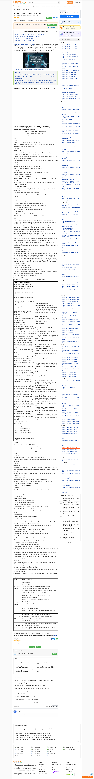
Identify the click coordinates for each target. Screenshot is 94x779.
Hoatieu (55, 635)
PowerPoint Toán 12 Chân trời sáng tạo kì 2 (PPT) (70, 89)
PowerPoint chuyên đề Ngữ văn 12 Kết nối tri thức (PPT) (71, 117)
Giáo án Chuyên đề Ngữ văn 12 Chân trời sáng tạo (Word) (70, 138)
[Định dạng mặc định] (27, 711)
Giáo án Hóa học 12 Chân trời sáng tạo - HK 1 (71, 322)
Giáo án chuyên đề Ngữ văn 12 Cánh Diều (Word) (70, 134)
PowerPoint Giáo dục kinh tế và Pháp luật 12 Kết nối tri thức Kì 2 (71, 474)
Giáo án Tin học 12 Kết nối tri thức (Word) (70, 427)
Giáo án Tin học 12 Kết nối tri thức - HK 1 (70, 429)
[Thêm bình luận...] (38, 715)
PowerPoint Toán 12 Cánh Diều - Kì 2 (69, 96)
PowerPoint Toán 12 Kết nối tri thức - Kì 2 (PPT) (70, 60)
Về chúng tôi (41, 764)
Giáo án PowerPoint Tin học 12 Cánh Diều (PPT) (70, 454)
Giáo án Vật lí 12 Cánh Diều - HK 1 (69, 374)
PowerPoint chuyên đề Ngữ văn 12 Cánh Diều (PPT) (70, 149)
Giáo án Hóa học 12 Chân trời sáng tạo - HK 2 (71, 325)
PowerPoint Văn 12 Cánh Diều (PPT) (69, 146)
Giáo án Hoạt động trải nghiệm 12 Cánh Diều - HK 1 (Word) (71, 171)
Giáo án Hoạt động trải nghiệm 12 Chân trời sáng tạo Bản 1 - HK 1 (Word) (70, 178)
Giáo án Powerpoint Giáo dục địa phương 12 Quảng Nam (71, 491)
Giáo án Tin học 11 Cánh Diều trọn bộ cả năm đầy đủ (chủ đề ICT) (30, 69)
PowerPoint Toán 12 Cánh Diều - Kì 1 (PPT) (70, 94)
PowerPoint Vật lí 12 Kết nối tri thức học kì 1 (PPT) (70, 354)
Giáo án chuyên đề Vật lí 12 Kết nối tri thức (70, 366)
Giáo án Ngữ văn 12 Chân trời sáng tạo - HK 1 (71, 124)
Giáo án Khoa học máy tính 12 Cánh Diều (24, 40)
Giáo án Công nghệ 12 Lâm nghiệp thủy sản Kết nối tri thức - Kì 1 (71, 208)
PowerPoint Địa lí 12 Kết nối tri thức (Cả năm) (71, 284)
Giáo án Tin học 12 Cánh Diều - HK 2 (69, 451)
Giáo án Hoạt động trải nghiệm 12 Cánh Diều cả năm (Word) (71, 168)
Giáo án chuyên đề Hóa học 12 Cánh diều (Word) (70, 335)
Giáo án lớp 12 (25, 9)
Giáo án (18, 9)
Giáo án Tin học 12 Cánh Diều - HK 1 (69, 449)
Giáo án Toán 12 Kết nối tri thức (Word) (70, 44)
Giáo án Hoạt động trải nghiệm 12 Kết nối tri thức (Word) (70, 158)
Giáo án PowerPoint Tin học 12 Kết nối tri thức (70, 434)
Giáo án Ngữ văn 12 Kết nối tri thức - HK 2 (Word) (70, 110)
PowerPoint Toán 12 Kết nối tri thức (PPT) (70, 54)
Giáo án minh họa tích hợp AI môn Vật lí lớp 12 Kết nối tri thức (70, 364)
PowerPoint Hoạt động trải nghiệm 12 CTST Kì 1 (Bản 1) (70, 189)
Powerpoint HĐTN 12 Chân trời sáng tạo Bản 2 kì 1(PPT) (71, 196)
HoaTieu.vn (19, 762)
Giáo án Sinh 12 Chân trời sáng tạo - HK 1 (70, 397)
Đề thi (78, 6)
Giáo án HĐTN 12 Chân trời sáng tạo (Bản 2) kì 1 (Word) (71, 185)
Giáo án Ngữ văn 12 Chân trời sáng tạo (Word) (70, 120)
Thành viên (69, 2)
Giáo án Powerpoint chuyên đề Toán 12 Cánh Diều (71, 99)
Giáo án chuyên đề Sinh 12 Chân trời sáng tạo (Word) (70, 402)
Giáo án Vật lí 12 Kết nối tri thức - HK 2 (69, 361)
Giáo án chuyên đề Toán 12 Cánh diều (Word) (69, 79)
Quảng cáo (41, 767)
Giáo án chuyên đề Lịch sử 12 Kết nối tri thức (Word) (71, 265)
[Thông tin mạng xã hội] (55, 772)
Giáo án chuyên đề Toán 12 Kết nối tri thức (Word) (70, 64)
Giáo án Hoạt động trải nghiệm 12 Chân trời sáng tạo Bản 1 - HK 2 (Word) (70, 182)
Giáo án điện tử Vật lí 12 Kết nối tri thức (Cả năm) (70, 347)
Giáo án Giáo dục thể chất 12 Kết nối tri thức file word (71, 465)
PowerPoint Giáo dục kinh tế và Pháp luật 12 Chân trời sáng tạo (71, 481)
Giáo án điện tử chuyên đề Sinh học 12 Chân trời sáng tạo (71, 416)
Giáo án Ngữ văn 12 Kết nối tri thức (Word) (70, 103)
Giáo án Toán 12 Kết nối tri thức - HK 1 (69, 46)
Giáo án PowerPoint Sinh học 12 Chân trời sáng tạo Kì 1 (70, 409)
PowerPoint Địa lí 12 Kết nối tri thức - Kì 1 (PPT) (70, 287)
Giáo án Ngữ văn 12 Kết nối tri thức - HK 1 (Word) (70, 106)
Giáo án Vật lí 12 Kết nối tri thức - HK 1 (69, 359)
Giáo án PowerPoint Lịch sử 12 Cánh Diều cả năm (71, 270)
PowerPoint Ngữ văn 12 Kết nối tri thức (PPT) (71, 140)
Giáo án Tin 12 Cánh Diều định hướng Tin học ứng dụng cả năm (29, 34)
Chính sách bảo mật (56, 766)
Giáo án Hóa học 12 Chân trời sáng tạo (70, 319)
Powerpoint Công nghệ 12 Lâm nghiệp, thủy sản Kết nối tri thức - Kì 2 (70, 229)
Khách (63, 10)
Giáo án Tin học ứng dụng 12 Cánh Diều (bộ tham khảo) (27, 36)
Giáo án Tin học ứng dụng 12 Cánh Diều (24, 38)
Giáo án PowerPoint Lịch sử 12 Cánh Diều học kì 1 (70, 274)
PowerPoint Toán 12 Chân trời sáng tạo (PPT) (70, 82)
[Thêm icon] (19, 711)
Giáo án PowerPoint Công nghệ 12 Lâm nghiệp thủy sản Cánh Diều (70, 246)
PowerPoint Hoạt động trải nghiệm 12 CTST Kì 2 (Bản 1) (70, 192)
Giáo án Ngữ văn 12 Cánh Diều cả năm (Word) (70, 131)
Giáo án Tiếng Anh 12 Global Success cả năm (70, 460)
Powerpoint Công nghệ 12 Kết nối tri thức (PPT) (70, 222)
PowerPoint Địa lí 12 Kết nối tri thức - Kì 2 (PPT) (70, 290)
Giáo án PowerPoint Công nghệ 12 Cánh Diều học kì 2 (70, 253)
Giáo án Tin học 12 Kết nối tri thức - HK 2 (70, 431)
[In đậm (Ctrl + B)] (22, 711)
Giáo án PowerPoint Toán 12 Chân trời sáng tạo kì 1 (70, 86)
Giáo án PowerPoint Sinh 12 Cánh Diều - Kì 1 (71, 421)
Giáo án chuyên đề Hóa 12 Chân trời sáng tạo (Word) (70, 313)
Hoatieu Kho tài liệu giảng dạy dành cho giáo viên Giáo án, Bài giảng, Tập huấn (19, 2)
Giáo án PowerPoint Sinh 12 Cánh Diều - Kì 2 (71, 423)
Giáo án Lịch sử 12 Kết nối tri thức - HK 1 (70, 260)
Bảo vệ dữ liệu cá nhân (57, 767)
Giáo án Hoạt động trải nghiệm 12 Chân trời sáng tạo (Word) (70, 164)
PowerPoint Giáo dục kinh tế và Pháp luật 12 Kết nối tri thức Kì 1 (71, 478)
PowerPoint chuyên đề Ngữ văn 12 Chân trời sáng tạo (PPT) (71, 152)
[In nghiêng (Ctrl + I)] (24, 711)
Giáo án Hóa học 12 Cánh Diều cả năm (70, 328)
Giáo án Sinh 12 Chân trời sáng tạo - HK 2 (70, 399)
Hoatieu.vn (14, 10)
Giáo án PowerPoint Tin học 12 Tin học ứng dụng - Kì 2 (70, 441)
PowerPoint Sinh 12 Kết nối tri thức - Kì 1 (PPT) (70, 388)
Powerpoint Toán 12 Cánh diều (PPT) (69, 92)
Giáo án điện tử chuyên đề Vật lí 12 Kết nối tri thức (71, 369)
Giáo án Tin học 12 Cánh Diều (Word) (69, 447)
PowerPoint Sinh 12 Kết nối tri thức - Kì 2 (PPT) (70, 391)
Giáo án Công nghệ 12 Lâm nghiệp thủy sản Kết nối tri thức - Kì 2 (71, 211)
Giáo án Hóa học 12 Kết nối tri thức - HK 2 (70, 301)
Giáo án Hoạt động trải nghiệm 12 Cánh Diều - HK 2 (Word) (71, 175)
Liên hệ (40, 766)
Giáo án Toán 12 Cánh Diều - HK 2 (69, 76)
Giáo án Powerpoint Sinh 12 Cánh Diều (70, 419)
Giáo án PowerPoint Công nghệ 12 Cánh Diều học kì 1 (70, 250)
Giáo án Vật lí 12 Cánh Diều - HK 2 (69, 376)
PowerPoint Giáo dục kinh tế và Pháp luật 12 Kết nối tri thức (71, 471)
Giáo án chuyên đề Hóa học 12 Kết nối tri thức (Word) (70, 316)
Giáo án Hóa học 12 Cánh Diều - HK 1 (69, 330)
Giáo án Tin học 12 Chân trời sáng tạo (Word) (69, 444)
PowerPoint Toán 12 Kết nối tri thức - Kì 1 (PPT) (70, 57)
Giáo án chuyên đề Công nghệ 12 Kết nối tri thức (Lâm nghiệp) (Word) (70, 215)
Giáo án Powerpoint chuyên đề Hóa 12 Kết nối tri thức (70, 338)
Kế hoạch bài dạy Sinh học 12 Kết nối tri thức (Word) (71, 381)
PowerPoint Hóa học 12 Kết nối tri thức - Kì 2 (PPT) (71, 309)
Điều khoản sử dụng (56, 764)
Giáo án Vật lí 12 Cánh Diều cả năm (69, 372)
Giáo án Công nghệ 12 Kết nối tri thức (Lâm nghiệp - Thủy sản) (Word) (70, 205)
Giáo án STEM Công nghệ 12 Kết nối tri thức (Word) (71, 218)
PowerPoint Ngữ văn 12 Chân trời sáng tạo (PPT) (70, 143)
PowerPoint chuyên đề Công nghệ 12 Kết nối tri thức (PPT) (71, 232)
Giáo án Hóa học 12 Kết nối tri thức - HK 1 (70, 299)
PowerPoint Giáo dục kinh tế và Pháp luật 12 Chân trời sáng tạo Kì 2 (71, 488)
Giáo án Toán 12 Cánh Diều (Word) (69, 72)
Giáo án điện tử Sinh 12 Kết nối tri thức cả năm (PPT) (70, 384)
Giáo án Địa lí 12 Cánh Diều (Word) (69, 293)
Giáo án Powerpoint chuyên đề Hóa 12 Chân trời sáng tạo (71, 342)
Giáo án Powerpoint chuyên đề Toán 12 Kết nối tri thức (70, 67)
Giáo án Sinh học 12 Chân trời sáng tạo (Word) (70, 395)
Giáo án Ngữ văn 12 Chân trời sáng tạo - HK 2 (71, 127)
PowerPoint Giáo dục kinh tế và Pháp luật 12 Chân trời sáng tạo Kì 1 (71, 485)
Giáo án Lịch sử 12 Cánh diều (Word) (69, 267)
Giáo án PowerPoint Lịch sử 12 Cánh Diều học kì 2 (70, 277)
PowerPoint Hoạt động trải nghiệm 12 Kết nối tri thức (71, 161)
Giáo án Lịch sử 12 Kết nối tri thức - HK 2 (70, 262)
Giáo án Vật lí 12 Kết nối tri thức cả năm (70, 357)
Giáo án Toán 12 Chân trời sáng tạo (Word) (70, 70)
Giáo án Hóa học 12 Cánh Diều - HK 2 (69, 332)
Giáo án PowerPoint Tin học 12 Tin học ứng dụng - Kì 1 (70, 437)
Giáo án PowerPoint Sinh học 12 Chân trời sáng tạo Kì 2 (70, 413)
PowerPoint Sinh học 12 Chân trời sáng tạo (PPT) (70, 406)
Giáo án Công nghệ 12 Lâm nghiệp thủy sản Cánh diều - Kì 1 (71, 239)
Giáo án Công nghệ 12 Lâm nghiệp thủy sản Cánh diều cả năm (71, 236)
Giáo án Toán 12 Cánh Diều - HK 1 (69, 74)
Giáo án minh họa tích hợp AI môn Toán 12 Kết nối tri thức (70, 51)
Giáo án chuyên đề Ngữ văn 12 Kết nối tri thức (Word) (70, 113)
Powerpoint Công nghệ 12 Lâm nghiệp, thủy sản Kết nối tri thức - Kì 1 (70, 225)
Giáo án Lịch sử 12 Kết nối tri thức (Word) (70, 258)
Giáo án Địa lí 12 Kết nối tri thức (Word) (70, 282)
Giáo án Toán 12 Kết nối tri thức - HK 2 (69, 48)
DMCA (53, 769)
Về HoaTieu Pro (42, 769)
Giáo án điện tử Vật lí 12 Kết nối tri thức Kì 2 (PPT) (70, 351)
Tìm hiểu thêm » (17, 26)
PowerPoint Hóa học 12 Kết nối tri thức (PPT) (71, 303)
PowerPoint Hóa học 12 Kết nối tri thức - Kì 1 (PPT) (71, 306)
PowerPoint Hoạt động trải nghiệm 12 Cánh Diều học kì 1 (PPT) (70, 199)
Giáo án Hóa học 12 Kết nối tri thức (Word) (70, 297)
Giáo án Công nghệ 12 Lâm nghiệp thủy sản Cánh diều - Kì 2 (71, 243)
